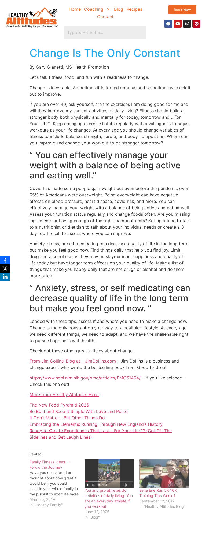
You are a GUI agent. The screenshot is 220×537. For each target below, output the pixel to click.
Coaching (93, 9)
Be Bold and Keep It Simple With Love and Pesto (79, 411)
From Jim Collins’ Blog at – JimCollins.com (73, 361)
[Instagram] (187, 24)
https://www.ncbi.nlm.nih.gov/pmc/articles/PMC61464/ (85, 378)
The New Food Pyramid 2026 (59, 405)
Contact (105, 16)
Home (75, 9)
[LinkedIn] (5, 277)
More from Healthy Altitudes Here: (64, 394)
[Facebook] (168, 24)
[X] (5, 268)
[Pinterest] (196, 24)
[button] (97, 9)
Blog (118, 9)
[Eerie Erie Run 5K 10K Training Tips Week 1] (164, 473)
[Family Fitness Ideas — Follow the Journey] (57, 483)
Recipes (134, 9)
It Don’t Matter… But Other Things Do (67, 417)
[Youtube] (178, 24)
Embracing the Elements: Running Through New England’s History (96, 424)
